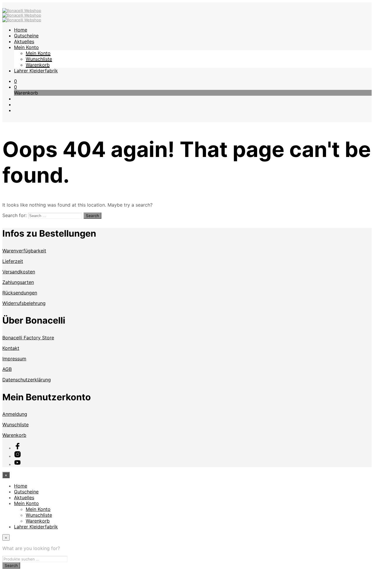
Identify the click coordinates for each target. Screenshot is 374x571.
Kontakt (10, 348)
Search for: (14, 215)
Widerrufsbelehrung (24, 303)
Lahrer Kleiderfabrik (36, 71)
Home (20, 30)
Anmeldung (14, 414)
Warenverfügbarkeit (24, 251)
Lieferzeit (12, 261)
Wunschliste (39, 59)
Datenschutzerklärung (26, 380)
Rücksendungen (19, 293)
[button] (15, 81)
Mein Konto (26, 47)
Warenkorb (38, 65)
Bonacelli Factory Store (28, 337)
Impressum (14, 359)
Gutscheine (26, 36)
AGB (7, 369)
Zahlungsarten (18, 282)
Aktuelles (24, 41)
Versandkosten (18, 272)
